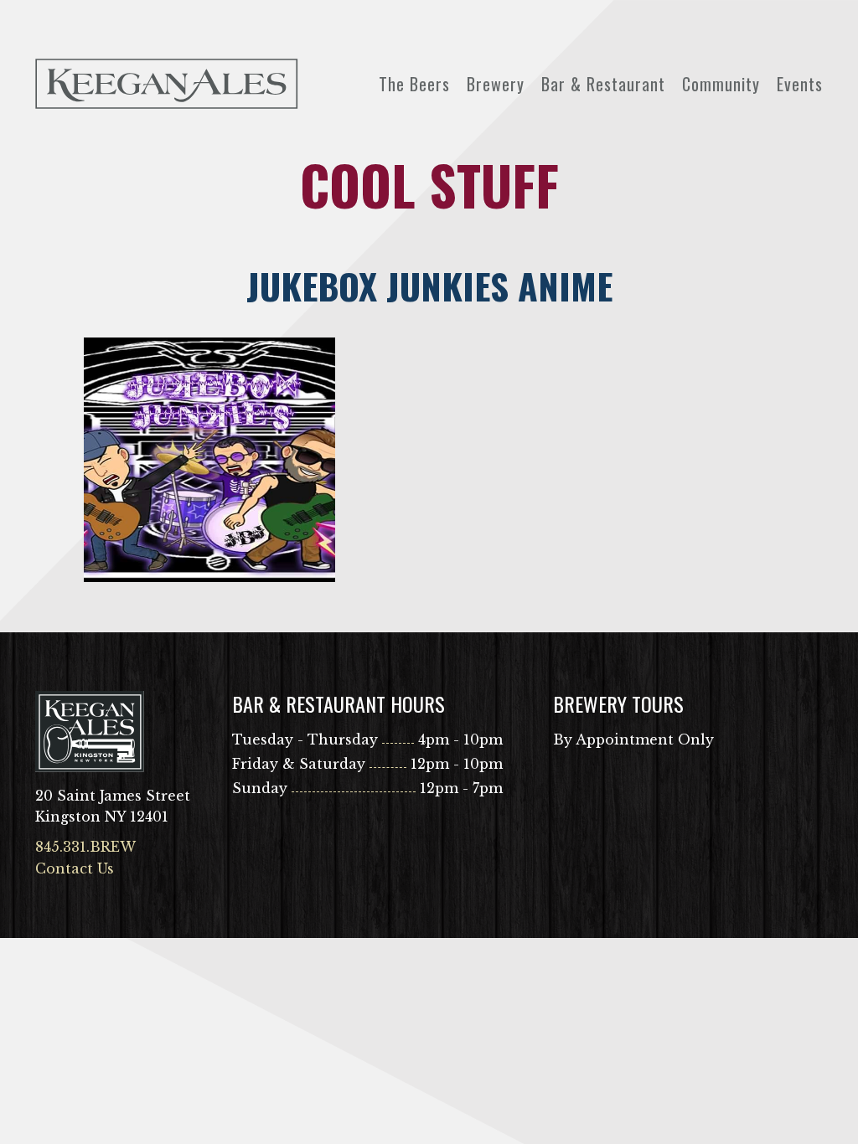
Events (800, 83)
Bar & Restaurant (603, 83)
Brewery (496, 83)
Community (721, 83)
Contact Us (74, 868)
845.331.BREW (85, 846)
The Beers (414, 83)
